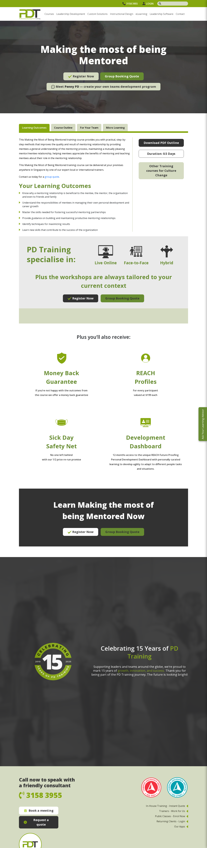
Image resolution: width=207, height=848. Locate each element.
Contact (180, 14)
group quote (52, 176)
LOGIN (150, 3)
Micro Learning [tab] (115, 127)
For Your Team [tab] (89, 127)
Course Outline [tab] (63, 127)
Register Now (83, 76)
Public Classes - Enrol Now (170, 816)
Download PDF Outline (161, 143)
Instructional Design (121, 14)
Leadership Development (70, 14)
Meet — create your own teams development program (105, 87)
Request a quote (41, 822)
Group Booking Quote (122, 76)
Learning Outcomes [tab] (34, 127)
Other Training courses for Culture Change (161, 170)
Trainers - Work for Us (172, 811)
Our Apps (179, 826)
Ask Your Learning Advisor (202, 424)
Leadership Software (161, 14)
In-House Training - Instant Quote (165, 806)
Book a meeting (41, 810)
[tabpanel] (103, 341)
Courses (49, 14)
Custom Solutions (97, 14)
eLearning (141, 14)
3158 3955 (132, 3)
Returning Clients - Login (171, 821)
